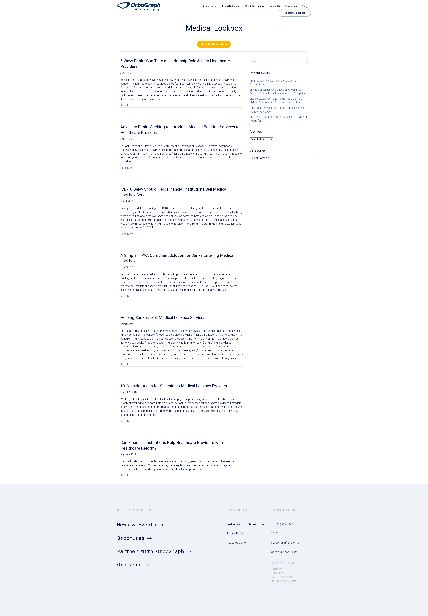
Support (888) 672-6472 (285, 542)
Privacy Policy (235, 533)
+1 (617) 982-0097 (282, 524)
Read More (126, 105)
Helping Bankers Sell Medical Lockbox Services (162, 317)
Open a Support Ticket (284, 552)
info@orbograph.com (283, 533)
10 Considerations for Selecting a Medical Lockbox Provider (173, 386)
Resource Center (237, 542)
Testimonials (234, 524)
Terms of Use (256, 524)
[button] (214, 44)
